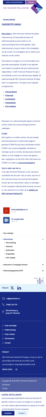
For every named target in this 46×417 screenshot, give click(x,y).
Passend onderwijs (9, 19)
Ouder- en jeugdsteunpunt (14, 2)
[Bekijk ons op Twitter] (12, 288)
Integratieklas (10, 254)
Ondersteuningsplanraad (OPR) (13, 271)
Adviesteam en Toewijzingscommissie (15, 265)
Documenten (9, 338)
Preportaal (9, 246)
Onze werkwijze (8, 233)
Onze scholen (10, 334)
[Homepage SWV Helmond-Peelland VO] (23, 8)
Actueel (8, 343)
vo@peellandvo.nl (13, 298)
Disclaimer (6, 385)
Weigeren (22, 413)
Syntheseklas (10, 250)
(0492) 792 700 (11, 304)
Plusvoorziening (11, 243)
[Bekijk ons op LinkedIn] (19, 288)
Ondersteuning (8, 239)
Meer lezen (7, 369)
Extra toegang (10, 258)
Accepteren (8, 413)
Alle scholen (6, 34)
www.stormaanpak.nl (27, 163)
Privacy (5, 388)
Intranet (31, 2)
